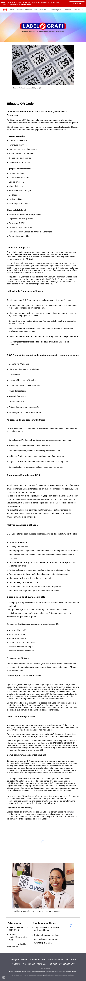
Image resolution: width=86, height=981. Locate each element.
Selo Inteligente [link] (55, 10)
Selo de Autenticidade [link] (24, 10)
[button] (83, 9)
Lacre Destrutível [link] (40, 10)
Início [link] (12, 10)
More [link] (76, 10)
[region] (43, 3)
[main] (43, 88)
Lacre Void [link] (67, 10)
